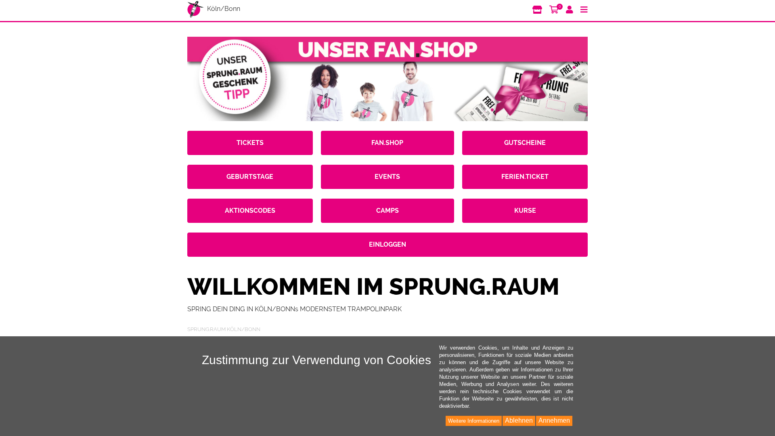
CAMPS (387, 210)
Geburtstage (249, 176)
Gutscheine (525, 143)
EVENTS (387, 176)
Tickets (250, 143)
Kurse (525, 210)
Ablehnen (519, 420)
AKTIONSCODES (250, 210)
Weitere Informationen (473, 421)
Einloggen (387, 244)
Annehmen (554, 420)
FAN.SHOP (387, 143)
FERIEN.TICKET (525, 176)
